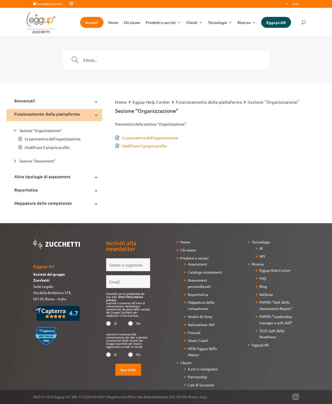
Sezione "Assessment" (37, 160)
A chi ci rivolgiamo (203, 369)
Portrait (194, 332)
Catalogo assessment (205, 272)
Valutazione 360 (201, 324)
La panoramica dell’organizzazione (53, 138)
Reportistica (198, 294)
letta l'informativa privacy (124, 298)
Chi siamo (132, 23)
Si (115, 323)
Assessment (197, 264)
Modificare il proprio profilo (47, 147)
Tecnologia (217, 23)
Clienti (191, 23)
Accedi (91, 22)
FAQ (262, 278)
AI (261, 248)
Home (113, 23)
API (262, 256)
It (286, 4)
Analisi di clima (200, 316)
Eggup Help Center (151, 101)
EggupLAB (276, 22)
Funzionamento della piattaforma (209, 101)
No (138, 323)
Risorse (244, 23)
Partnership (197, 376)
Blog (263, 286)
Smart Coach (198, 340)
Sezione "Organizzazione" (40, 130)
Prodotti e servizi (161, 23)
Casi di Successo (201, 384)
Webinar (266, 294)
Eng (296, 4)
